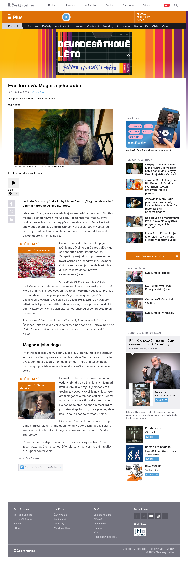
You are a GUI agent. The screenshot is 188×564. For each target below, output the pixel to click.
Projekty (108, 26)
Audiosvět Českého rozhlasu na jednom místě (148, 150)
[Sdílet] (16, 194)
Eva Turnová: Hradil (157, 272)
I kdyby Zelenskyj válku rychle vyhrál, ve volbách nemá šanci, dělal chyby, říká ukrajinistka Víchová (160, 169)
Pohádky (133, 132)
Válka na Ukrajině (23, 514)
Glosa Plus (38, 92)
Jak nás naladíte (102, 514)
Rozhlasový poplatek (105, 536)
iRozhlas (52, 5)
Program (70, 5)
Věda (155, 26)
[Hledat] (176, 5)
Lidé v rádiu (100, 523)
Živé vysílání (135, 137)
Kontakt (98, 532)
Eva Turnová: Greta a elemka (33, 387)
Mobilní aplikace (63, 528)
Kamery (141, 20)
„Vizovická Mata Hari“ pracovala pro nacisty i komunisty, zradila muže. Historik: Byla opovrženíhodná (161, 205)
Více (166, 26)
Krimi (147, 126)
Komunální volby (23, 519)
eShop (17, 528)
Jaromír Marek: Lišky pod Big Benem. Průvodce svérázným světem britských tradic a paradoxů (161, 187)
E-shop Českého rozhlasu (144, 333)
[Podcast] (10, 194)
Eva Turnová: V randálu (159, 312)
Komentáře (141, 26)
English (170, 549)
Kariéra (98, 528)
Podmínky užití (157, 549)
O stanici (93, 26)
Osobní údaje (140, 549)
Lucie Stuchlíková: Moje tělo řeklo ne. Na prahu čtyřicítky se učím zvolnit (160, 236)
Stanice (109, 5)
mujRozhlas (90, 5)
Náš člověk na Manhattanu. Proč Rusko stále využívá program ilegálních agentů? (162, 222)
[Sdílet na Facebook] (11, 203)
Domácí (13, 26)
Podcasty (59, 523)
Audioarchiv (143, 17)
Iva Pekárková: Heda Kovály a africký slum (158, 287)
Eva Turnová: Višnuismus (35, 250)
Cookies (127, 549)
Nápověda (99, 519)
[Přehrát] (13, 183)
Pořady (46, 26)
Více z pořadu (136, 268)
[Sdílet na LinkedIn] (11, 219)
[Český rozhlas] (21, 5)
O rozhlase (128, 5)
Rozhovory (124, 26)
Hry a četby (134, 126)
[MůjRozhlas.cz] (14, 105)
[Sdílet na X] (11, 211)
